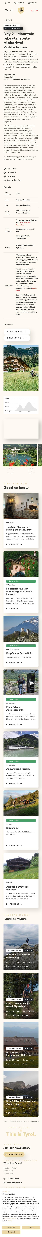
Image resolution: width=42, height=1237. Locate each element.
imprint (9, 1220)
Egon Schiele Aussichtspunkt (14, 708)
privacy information (10, 1218)
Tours (25, 1121)
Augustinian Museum (18, 769)
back (9, 20)
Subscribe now (15, 1154)
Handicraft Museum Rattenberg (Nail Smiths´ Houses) (20, 592)
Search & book (15, 1121)
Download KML (15, 338)
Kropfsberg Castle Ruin (19, 653)
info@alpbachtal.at (14, 1182)
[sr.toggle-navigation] (6, 10)
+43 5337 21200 (13, 1179)
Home (5, 1121)
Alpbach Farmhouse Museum (17, 888)
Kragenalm (12, 828)
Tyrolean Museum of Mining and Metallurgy (19, 528)
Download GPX (15, 332)
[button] (6, 1191)
